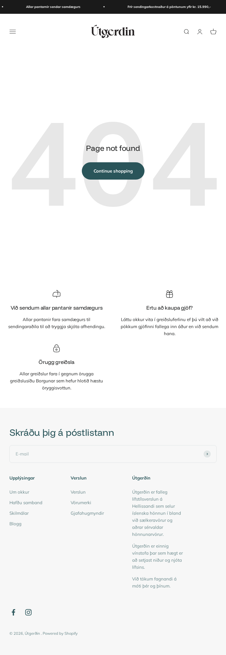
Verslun (78, 492)
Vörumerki (81, 502)
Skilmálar (19, 513)
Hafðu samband (25, 502)
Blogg (15, 523)
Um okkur (19, 492)
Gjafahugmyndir (87, 513)
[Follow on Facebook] (13, 612)
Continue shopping (113, 171)
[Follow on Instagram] (28, 612)
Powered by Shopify (60, 633)
